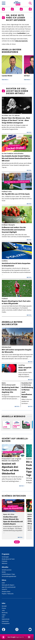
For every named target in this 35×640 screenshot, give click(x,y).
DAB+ (3, 581)
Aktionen (4, 562)
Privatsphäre (6, 622)
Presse (4, 607)
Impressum (5, 620)
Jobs (3, 609)
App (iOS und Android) (8, 586)
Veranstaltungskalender (9, 575)
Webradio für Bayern (8, 584)
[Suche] (30, 3)
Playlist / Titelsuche (7, 592)
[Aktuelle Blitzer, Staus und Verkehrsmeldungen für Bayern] (21, 9)
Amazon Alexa (6, 590)
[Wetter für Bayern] (3, 9)
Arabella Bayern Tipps (8, 573)
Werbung (4, 611)
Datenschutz (5, 618)
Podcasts (4, 560)
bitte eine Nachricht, (21, 41)
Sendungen (5, 555)
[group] (6, 423)
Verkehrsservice (6, 568)
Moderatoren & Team (8, 558)
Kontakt (4, 605)
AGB (3, 616)
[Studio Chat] (12, 9)
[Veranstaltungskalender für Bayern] (30, 9)
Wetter (4, 571)
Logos (3, 613)
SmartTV (4, 588)
